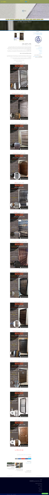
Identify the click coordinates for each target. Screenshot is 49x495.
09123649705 (21, 0)
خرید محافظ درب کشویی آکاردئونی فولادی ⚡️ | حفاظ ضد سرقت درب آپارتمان (37, 33)
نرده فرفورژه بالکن (40, 50)
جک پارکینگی (37, 56)
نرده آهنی (41, 486)
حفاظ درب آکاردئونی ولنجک (9, 475)
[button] (29, 458)
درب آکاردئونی (24, 454)
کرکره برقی (35, 56)
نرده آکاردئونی (41, 51)
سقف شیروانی (14, 494)
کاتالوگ (26, 1)
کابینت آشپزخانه (40, 489)
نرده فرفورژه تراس (40, 53)
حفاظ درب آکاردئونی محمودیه (39, 475)
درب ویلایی (12, 494)
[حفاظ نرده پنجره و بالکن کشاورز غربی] (19, 465)
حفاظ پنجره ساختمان (40, 47)
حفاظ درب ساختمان (40, 487)
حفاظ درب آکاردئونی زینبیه (28, 470)
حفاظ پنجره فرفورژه (40, 490)
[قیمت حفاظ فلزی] (11, 464)
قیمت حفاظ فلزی (13, 467)
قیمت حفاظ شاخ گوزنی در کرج (39, 48)
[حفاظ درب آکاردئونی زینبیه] (27, 466)
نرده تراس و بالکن (8, 494)
